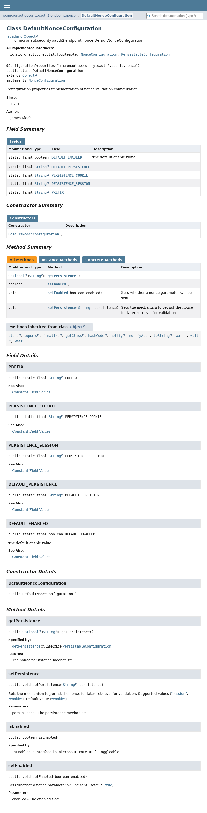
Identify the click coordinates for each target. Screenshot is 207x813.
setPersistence (62, 308)
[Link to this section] (48, 129)
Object (28, 75)
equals (31, 335)
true (108, 785)
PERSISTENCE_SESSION (70, 184)
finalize (51, 335)
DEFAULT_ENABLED (66, 157)
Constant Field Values (31, 392)
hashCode (96, 335)
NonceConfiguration (99, 54)
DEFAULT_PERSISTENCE (70, 167)
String (41, 167)
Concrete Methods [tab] (103, 260)
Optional (16, 276)
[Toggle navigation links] (7, 5)
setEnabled (58, 293)
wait (180, 335)
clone (13, 335)
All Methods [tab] (22, 260)
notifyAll (138, 335)
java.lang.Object (20, 36)
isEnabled (57, 284)
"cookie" (15, 699)
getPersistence (62, 276)
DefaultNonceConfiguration (107, 15)
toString (161, 335)
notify (117, 335)
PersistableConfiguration (145, 54)
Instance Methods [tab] (59, 260)
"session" (179, 694)
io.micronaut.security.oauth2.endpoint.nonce (39, 15)
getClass (74, 335)
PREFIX (57, 192)
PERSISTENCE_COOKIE (69, 175)
